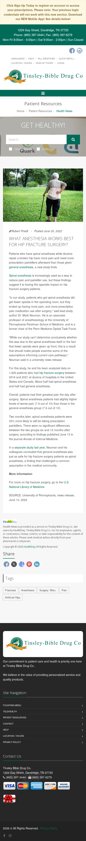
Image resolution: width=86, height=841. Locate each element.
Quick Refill (66, 58)
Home (20, 111)
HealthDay (29, 546)
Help (31, 58)
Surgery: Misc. (47, 590)
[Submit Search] (73, 139)
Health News (23, 149)
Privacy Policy (12, 742)
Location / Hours (21, 62)
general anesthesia (21, 267)
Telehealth (10, 711)
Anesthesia (27, 590)
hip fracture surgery (51, 373)
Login (60, 62)
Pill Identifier (46, 58)
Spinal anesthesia (20, 275)
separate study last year (30, 447)
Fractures (10, 590)
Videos (47, 149)
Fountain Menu (12, 705)
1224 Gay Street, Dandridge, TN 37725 (43, 30)
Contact (8, 723)
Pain (64, 590)
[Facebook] (72, 50)
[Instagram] (79, 50)
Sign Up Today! (44, 62)
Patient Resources (40, 111)
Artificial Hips (12, 597)
